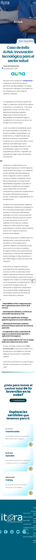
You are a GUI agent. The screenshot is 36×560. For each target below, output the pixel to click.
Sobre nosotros (27, 517)
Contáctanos (19, 400)
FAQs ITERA (26, 520)
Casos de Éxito (28, 41)
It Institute (26, 533)
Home (21, 41)
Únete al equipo (28, 537)
